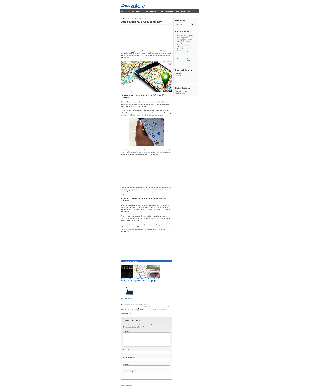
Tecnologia (153, 11)
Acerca (178, 78)
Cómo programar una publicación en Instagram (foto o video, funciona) (184, 47)
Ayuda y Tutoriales (181, 11)
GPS (130, 313)
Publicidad (178, 73)
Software (160, 11)
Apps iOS (138, 11)
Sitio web (126, 364)
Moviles (146, 11)
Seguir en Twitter (180, 93)
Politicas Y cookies (181, 77)
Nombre (125, 350)
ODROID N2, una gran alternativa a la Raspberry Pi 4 (157, 307)
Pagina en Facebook (181, 91)
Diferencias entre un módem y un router (126, 299)
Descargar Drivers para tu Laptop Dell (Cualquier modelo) (184, 41)
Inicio (122, 11)
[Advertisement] (146, 36)
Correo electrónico (129, 357)
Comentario (126, 331)
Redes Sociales (169, 11)
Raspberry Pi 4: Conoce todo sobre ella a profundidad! (136, 304)
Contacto (178, 75)
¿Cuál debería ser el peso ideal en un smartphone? (153, 280)
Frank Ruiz (141, 309)
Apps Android (130, 11)
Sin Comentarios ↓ (163, 309)
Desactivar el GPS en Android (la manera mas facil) (127, 280)
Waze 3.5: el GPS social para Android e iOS (140, 280)
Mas (189, 11)
